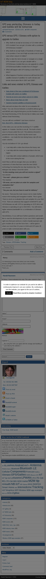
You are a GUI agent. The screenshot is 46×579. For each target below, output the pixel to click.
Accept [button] (9, 293)
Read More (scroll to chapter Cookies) (27, 293)
